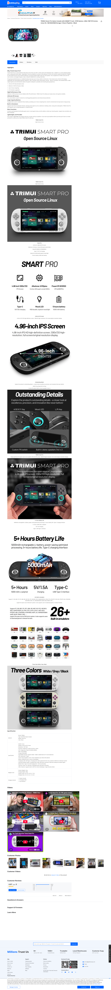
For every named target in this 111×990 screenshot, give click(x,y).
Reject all (97, 987)
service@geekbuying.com (89, 961)
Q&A (36, 62)
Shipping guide (28, 961)
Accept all (83, 987)
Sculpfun (78, 978)
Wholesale (27, 964)
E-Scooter (92, 978)
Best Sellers (20, 6)
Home (8, 18)
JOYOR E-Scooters (47, 978)
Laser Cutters (84, 978)
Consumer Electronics (15, 18)
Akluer (22, 978)
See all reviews (21, 890)
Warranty (9, 968)
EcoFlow (61, 978)
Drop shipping (28, 966)
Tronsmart (56, 978)
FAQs (8, 970)
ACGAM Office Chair (37, 978)
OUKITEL (97, 978)
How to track (10, 963)
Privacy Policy (97, 983)
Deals (32, 6)
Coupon (38, 6)
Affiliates (27, 968)
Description (12, 62)
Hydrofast (17, 978)
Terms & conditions (47, 961)
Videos (21, 62)
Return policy (46, 963)
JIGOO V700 (10, 978)
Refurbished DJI (58, 6)
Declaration (45, 966)
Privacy (44, 964)
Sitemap (9, 974)
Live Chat (86, 966)
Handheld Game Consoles (38, 18)
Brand (27, 6)
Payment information (29, 963)
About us (9, 964)
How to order (10, 961)
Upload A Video (55, 875)
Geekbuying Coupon (70, 978)
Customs (45, 968)
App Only (45, 6)
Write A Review (12, 890)
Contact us (9, 966)
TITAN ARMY (28, 978)
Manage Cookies (14, 987)
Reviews (29, 62)
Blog (50, 6)
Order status (10, 972)
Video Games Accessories (26, 18)
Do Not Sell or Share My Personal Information (50, 971)
